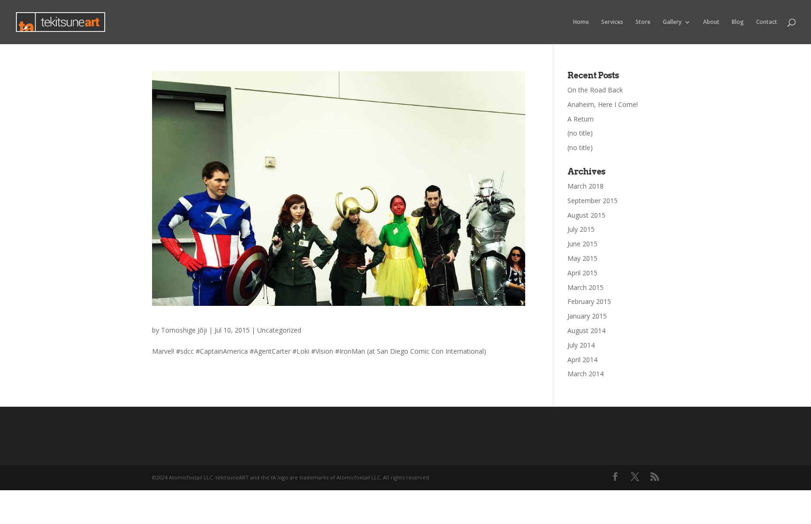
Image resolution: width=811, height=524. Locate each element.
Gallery (672, 22)
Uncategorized (279, 330)
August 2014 (586, 330)
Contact (766, 22)
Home (581, 22)
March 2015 (585, 287)
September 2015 (592, 200)
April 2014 (582, 359)
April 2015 (582, 272)
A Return (580, 118)
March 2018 (585, 186)
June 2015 (582, 243)
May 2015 (582, 258)
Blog (738, 22)
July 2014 (581, 345)
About (711, 22)
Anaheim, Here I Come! (602, 104)
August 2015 (586, 215)
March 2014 (585, 373)
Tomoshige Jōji (184, 330)
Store (642, 22)
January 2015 (587, 315)
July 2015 (581, 229)
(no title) (580, 133)
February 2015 (589, 301)
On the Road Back (595, 89)
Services (612, 22)
